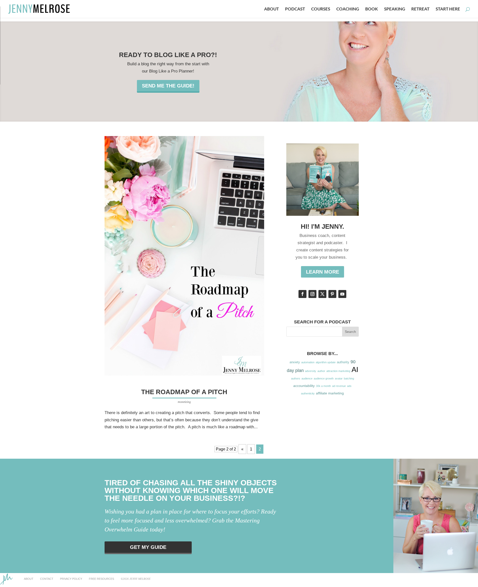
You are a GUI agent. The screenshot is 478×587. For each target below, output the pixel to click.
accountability (304, 386)
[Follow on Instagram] (312, 294)
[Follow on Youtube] (342, 294)
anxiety (295, 362)
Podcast (295, 9)
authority (343, 362)
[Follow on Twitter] (322, 294)
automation (307, 362)
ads (349, 385)
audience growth (324, 378)
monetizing (184, 402)
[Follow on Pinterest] (332, 294)
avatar (339, 378)
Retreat (420, 9)
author (321, 370)
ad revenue (339, 385)
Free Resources (101, 578)
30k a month (323, 385)
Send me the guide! (168, 85)
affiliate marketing (330, 393)
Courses (320, 9)
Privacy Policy (71, 578)
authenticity (308, 393)
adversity (310, 370)
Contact (46, 578)
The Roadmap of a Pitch (184, 392)
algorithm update (326, 362)
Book (371, 9)
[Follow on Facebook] (302, 294)
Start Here (448, 9)
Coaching (347, 9)
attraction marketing (338, 370)
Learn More (322, 272)
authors (295, 378)
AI (355, 369)
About (271, 9)
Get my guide (148, 547)
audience (306, 378)
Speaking (394, 9)
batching (349, 378)
